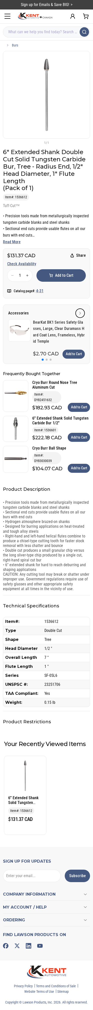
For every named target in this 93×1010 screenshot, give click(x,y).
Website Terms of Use (39, 992)
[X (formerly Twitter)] (17, 946)
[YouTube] (40, 946)
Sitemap (63, 992)
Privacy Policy (23, 986)
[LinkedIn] (28, 946)
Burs (15, 45)
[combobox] (46, 31)
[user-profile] (73, 16)
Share (81, 255)
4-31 (39, 290)
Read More (12, 242)
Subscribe (77, 875)
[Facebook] (5, 946)
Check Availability (21, 263)
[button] (38, 143)
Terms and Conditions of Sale (56, 986)
